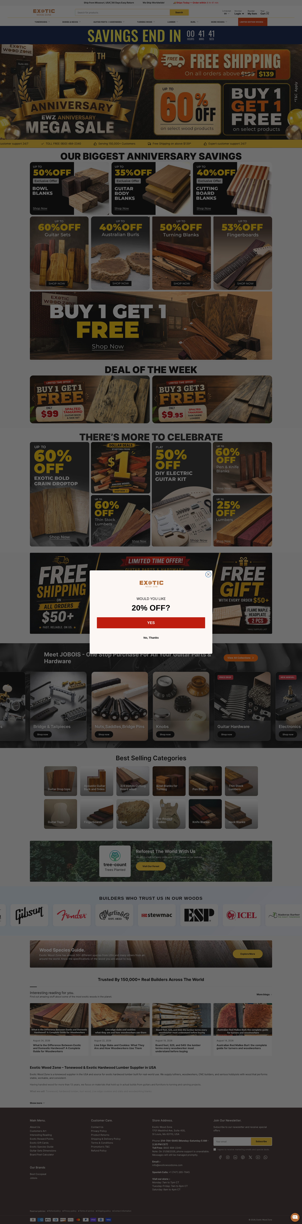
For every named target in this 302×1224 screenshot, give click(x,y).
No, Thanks (151, 637)
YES (151, 623)
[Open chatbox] (295, 1217)
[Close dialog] (208, 574)
